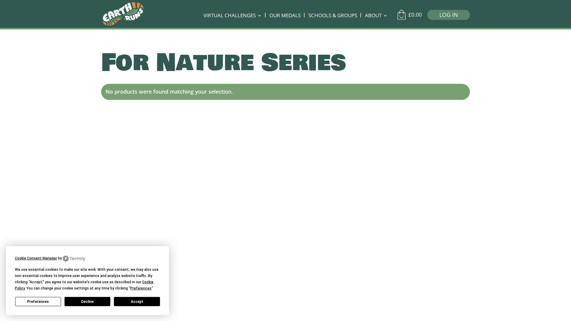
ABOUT (373, 16)
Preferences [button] (140, 288)
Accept (137, 302)
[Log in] (446, 16)
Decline (87, 302)
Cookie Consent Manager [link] (36, 258)
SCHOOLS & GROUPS (332, 16)
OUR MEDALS (285, 16)
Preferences (38, 302)
